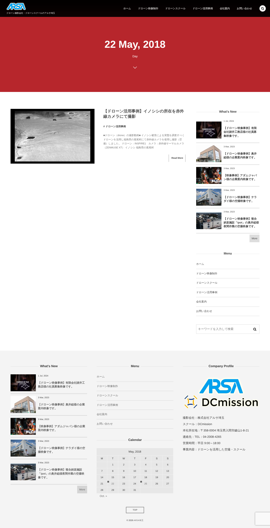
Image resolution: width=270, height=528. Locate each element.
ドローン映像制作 (206, 273)
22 (112, 484)
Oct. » (103, 496)
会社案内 (201, 301)
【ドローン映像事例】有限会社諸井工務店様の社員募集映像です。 (240, 131)
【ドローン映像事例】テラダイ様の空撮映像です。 (240, 199)
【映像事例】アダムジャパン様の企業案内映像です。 (240, 177)
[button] (262, 8)
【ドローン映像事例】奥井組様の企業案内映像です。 (240, 155)
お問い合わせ (204, 311)
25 (145, 484)
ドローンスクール (206, 282)
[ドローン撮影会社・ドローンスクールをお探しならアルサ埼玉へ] (16, 6)
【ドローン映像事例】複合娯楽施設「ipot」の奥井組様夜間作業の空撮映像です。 (241, 222)
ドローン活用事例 (115, 126)
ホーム (200, 264)
